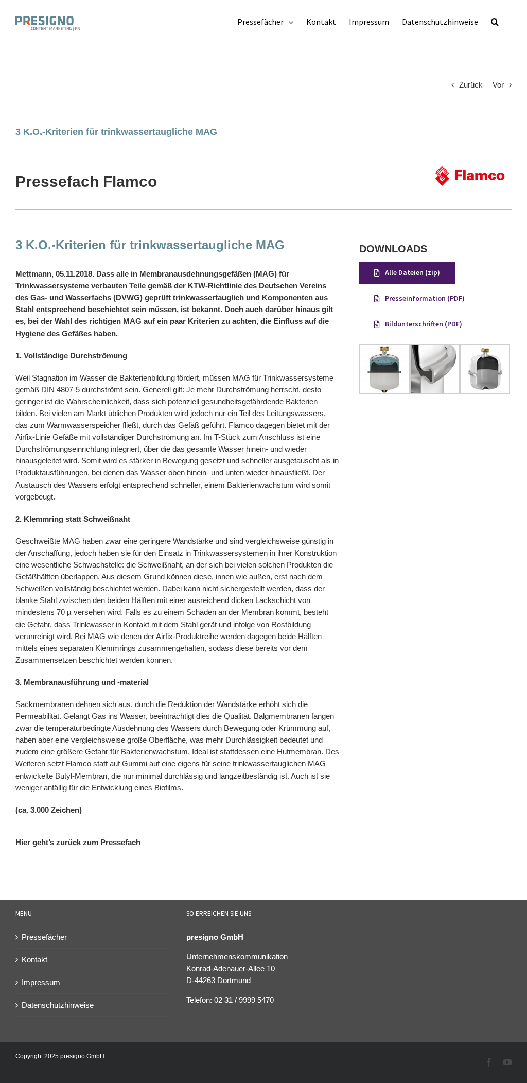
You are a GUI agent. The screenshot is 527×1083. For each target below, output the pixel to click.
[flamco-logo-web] (470, 157)
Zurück (471, 84)
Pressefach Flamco (86, 181)
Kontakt (34, 959)
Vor (498, 84)
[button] (495, 21)
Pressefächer (44, 937)
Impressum (41, 982)
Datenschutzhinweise (58, 1005)
